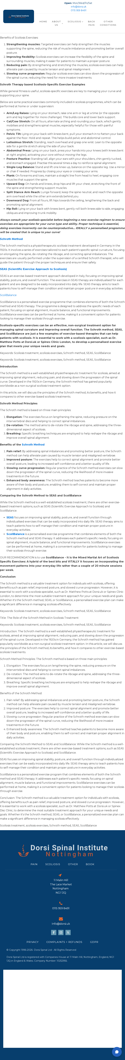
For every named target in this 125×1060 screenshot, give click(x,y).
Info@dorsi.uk (61, 923)
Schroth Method (11, 239)
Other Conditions (108, 23)
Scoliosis (74, 21)
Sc (23, 444)
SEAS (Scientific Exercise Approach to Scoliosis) (33, 269)
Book (90, 864)
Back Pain (91, 23)
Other (73, 864)
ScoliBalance (8, 295)
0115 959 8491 (78, 10)
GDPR (94, 942)
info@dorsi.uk (78, 6)
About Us (56, 23)
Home (43, 21)
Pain (34, 864)
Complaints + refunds (64, 942)
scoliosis (52, 864)
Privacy (33, 942)
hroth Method (35, 444)
